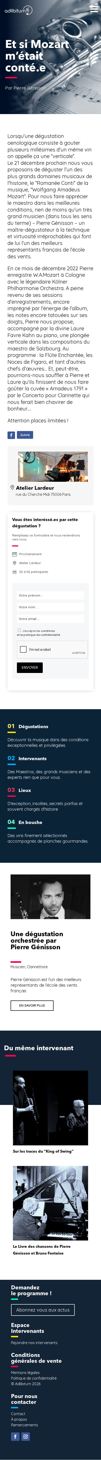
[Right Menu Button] (86, 4)
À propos (19, 1419)
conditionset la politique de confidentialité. (38, 633)
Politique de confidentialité (34, 1378)
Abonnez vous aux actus (43, 1310)
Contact (18, 1413)
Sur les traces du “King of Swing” (43, 1152)
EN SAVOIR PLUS (32, 1005)
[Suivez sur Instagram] (25, 1436)
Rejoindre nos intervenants (34, 1342)
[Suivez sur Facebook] (11, 435)
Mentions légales (25, 1372)
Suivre (25, 435)
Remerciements (24, 1425)
